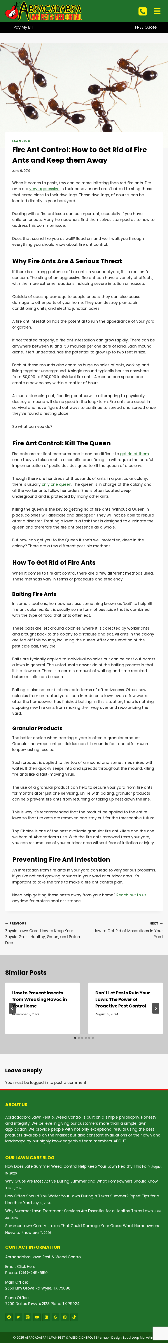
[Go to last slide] (12, 1008)
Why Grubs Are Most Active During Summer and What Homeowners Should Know (81, 1181)
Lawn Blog (21, 141)
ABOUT (120, 1141)
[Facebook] (9, 1317)
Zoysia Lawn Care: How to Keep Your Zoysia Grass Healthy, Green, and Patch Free (42, 933)
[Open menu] (157, 11)
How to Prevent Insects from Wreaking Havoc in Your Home (39, 999)
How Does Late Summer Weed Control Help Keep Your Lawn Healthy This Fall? (77, 1166)
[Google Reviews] (55, 1317)
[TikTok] (74, 1317)
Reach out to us (131, 895)
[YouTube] (37, 1317)
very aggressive (44, 188)
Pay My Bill (23, 27)
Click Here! (27, 1266)
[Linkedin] (46, 1317)
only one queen (56, 484)
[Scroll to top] (157, 1314)
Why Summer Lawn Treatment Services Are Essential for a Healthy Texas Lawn (79, 1211)
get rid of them (134, 453)
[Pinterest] (64, 1317)
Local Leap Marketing (139, 1337)
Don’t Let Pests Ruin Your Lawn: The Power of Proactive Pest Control (122, 999)
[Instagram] (27, 1317)
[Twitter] (18, 1317)
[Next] (155, 1008)
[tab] (75, 1038)
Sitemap (102, 1337)
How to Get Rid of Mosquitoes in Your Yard (128, 930)
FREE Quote (146, 27)
